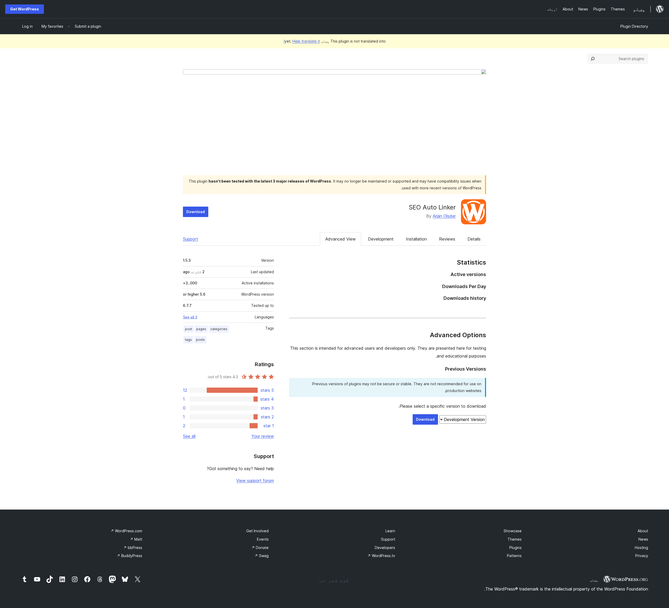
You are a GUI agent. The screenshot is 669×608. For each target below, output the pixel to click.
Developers (385, 547)
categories (218, 329)
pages (201, 329)
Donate (260, 547)
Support (190, 239)
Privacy (641, 555)
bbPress (132, 547)
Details (474, 239)
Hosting (641, 547)
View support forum (255, 480)
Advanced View (340, 239)
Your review (262, 436)
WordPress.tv (381, 555)
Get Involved (257, 531)
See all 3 (190, 317)
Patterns (514, 555)
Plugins (515, 547)
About (643, 531)
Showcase (513, 531)
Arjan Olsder (444, 216)
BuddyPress (129, 555)
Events (263, 539)
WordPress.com (126, 531)
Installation (416, 239)
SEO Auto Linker (432, 207)
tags (188, 340)
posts (200, 340)
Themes (514, 539)
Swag (262, 555)
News (643, 539)
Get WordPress (24, 9)
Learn (390, 531)
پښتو (594, 580)
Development (381, 239)
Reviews (447, 239)
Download (195, 211)
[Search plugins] (592, 59)
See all (189, 436)
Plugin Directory (634, 26)
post (188, 329)
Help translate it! (302, 41)
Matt (136, 539)
